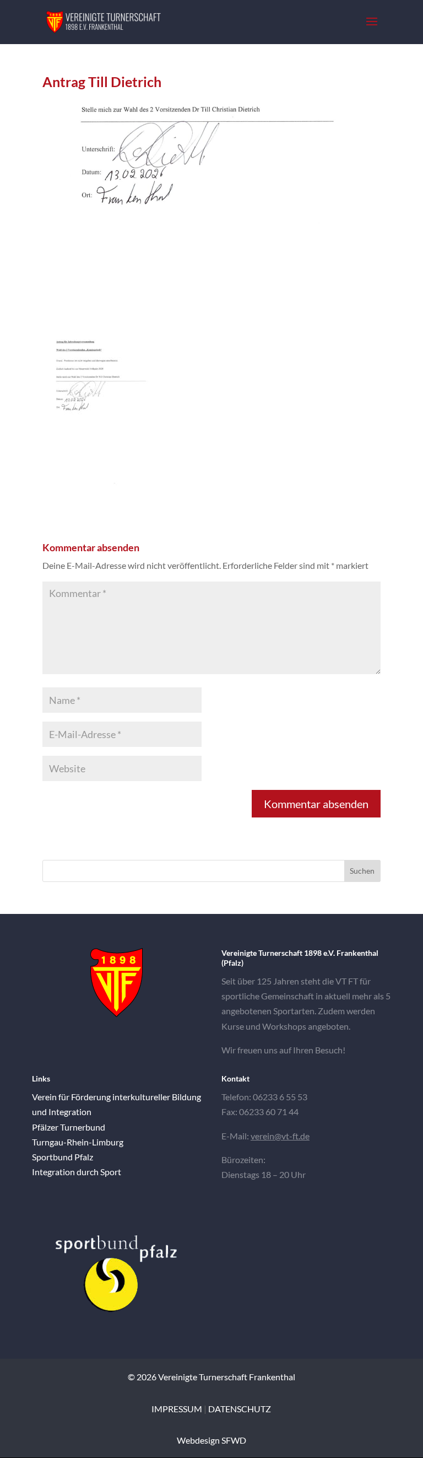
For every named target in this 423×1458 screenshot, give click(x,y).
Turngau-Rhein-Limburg (77, 1142)
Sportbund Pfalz (62, 1157)
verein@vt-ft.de (280, 1136)
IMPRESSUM (176, 1408)
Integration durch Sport (76, 1171)
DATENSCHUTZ (239, 1408)
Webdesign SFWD (211, 1440)
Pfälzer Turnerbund (68, 1127)
